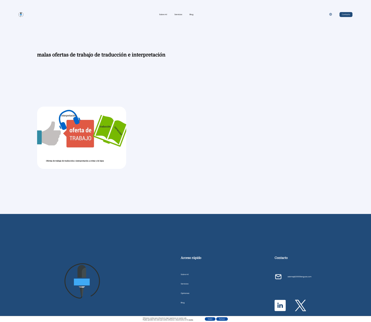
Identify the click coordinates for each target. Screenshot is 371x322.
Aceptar (210, 319)
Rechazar (222, 319)
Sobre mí (163, 14)
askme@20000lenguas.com (299, 276)
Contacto (346, 14)
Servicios (178, 14)
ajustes (191, 320)
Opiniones (185, 293)
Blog (191, 14)
